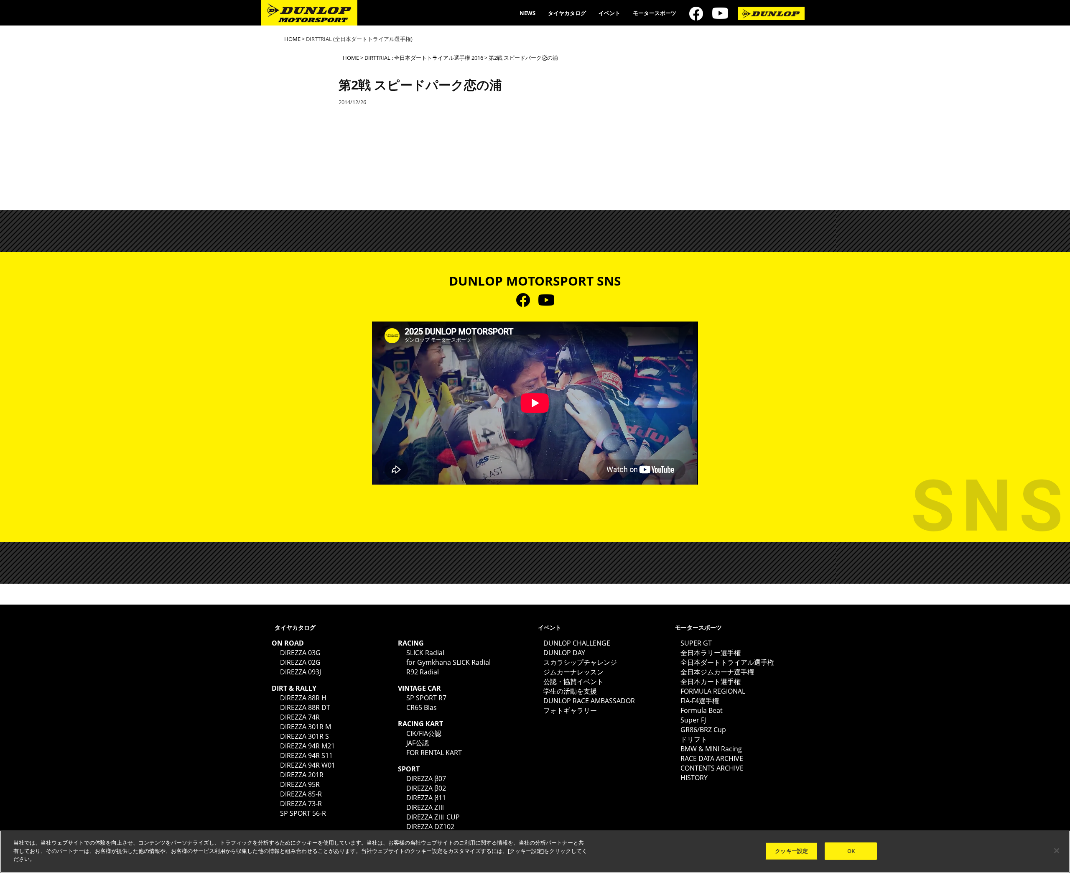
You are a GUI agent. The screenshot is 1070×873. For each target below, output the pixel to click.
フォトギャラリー (570, 710)
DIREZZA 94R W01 (307, 765)
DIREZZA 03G (300, 652)
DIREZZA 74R (300, 717)
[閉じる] (1056, 851)
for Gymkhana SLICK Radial (448, 662)
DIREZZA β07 (426, 778)
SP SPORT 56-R (303, 813)
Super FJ (693, 720)
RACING (411, 643)
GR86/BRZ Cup (703, 729)
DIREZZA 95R (300, 784)
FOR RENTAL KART (434, 752)
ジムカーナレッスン (573, 671)
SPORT (409, 768)
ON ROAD (288, 643)
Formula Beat (701, 710)
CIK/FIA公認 (423, 733)
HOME (292, 39)
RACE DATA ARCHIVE (711, 758)
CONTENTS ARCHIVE (712, 768)
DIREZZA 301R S (304, 736)
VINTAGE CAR (419, 688)
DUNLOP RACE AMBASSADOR (589, 700)
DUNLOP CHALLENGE (576, 643)
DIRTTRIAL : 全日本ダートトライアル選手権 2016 (423, 57)
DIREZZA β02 (426, 788)
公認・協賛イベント (573, 681)
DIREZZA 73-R (301, 803)
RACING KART (420, 723)
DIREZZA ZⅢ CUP (433, 817)
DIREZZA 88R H (303, 697)
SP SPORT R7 (426, 697)
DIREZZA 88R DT (305, 707)
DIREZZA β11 (426, 797)
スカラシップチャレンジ (580, 662)
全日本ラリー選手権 (710, 652)
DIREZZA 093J (300, 671)
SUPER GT (696, 643)
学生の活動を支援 (570, 691)
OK (851, 851)
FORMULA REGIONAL (712, 691)
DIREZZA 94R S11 (306, 755)
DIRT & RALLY (294, 688)
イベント (609, 13)
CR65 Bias (421, 707)
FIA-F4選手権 (699, 700)
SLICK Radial (425, 652)
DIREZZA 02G (300, 662)
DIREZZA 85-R (301, 794)
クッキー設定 (791, 851)
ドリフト (693, 739)
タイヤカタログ (567, 13)
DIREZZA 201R (302, 774)
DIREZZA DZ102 (430, 826)
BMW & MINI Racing (711, 748)
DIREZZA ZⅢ (425, 807)
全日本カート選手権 (710, 681)
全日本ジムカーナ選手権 (717, 671)
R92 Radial (422, 671)
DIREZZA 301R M (305, 726)
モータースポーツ (654, 13)
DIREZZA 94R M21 (307, 745)
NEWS (527, 13)
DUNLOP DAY (564, 652)
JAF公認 (417, 743)
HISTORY (694, 777)
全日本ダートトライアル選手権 (727, 662)
